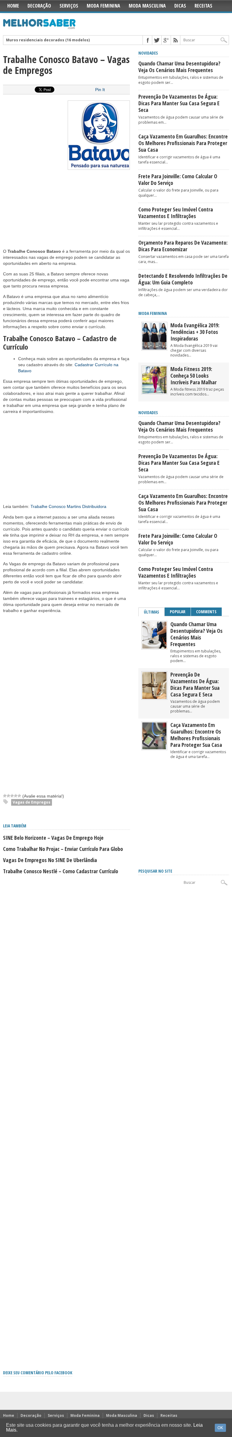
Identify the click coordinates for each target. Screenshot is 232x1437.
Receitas (203, 5)
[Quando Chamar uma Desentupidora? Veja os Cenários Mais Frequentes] (154, 647)
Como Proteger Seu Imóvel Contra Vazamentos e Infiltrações (175, 212)
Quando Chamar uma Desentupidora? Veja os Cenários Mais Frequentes (179, 66)
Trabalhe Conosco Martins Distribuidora (68, 506)
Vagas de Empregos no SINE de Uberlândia (50, 860)
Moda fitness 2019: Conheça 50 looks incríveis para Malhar (193, 375)
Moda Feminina (103, 5)
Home (13, 5)
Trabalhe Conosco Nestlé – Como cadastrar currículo (60, 871)
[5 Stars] (19, 796)
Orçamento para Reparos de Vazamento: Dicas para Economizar (182, 245)
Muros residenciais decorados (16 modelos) (48, 40)
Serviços (69, 5)
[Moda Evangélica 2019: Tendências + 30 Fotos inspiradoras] (154, 348)
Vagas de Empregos (31, 802)
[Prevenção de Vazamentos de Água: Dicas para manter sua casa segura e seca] (154, 697)
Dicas (180, 5)
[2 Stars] (8, 796)
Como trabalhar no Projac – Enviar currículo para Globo (63, 848)
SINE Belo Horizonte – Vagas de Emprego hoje (53, 837)
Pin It (100, 89)
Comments (206, 611)
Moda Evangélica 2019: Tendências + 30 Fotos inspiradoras (194, 332)
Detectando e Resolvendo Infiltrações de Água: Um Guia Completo (182, 279)
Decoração (39, 5)
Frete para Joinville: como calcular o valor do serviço (177, 179)
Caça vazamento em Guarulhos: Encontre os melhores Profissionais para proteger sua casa (183, 143)
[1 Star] (5, 796)
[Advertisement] (48, 210)
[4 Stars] (16, 796)
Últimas (151, 612)
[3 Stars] (12, 796)
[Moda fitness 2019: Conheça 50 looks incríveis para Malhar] (154, 392)
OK (220, 1428)
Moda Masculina (147, 5)
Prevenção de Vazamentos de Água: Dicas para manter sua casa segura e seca (179, 103)
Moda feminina (152, 313)
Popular (177, 611)
